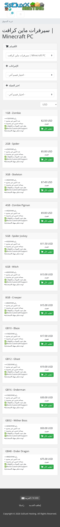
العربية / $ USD (31, 498)
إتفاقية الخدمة (35, 505)
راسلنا (21, 505)
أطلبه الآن (47, 128)
